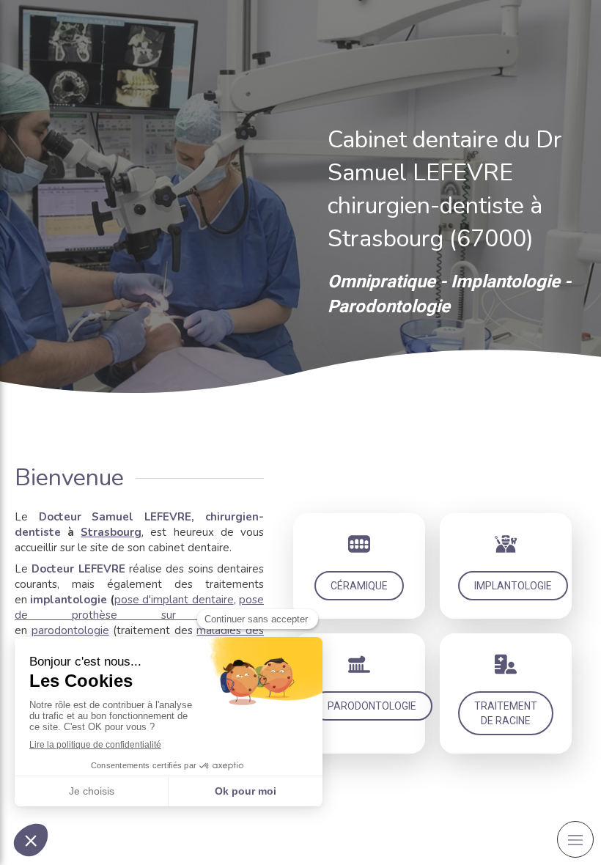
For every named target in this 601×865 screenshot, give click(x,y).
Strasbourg (111, 532)
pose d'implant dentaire (174, 599)
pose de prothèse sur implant (139, 607)
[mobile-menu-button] (575, 839)
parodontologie (70, 630)
